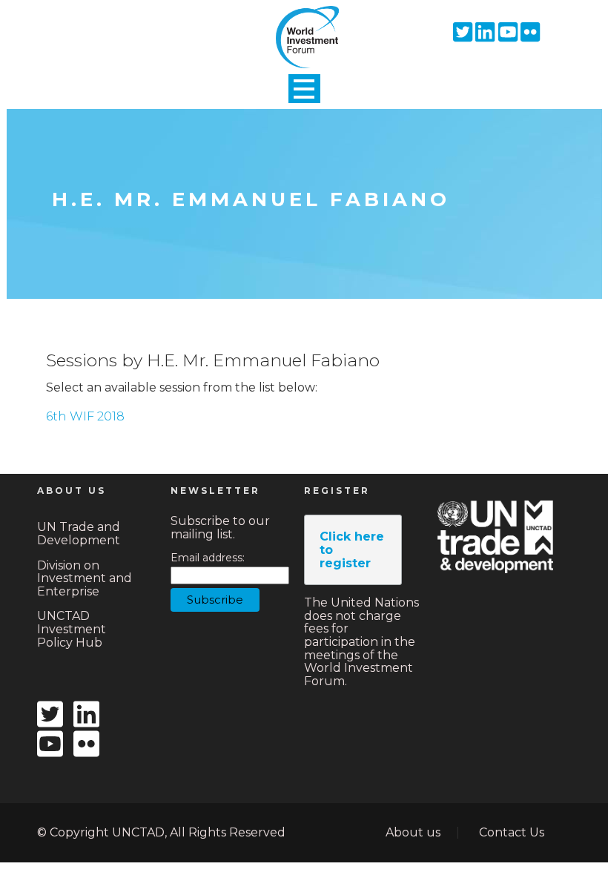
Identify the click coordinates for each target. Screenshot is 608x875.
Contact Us (511, 832)
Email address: (208, 558)
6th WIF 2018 (85, 416)
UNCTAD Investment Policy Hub (71, 629)
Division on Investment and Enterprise (84, 578)
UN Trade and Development (78, 533)
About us (413, 832)
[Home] (304, 24)
